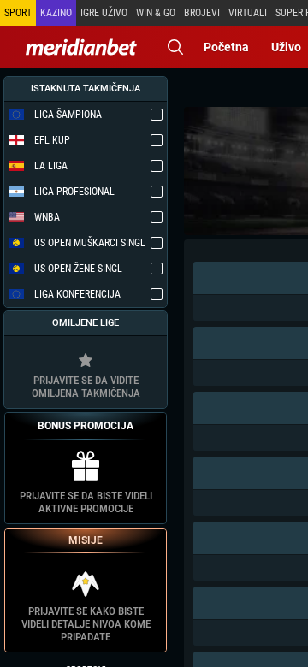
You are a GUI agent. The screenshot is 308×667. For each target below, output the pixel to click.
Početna (226, 47)
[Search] (175, 47)
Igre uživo (103, 13)
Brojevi (202, 13)
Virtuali (247, 13)
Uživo (286, 47)
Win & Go (155, 13)
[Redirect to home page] (81, 47)
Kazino (56, 13)
